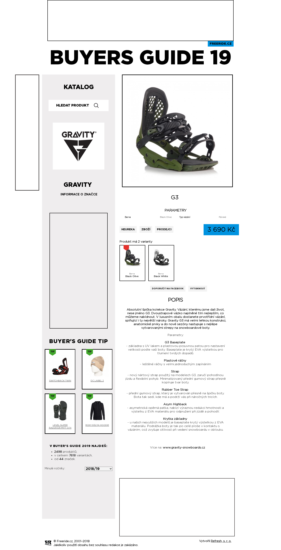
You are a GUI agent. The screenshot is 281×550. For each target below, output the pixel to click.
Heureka (128, 229)
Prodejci (164, 229)
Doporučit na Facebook (168, 289)
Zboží (145, 229)
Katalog (79, 87)
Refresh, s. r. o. (221, 541)
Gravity (78, 183)
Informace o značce (79, 194)
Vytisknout (197, 289)
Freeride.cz (221, 43)
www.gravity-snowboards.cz (184, 447)
